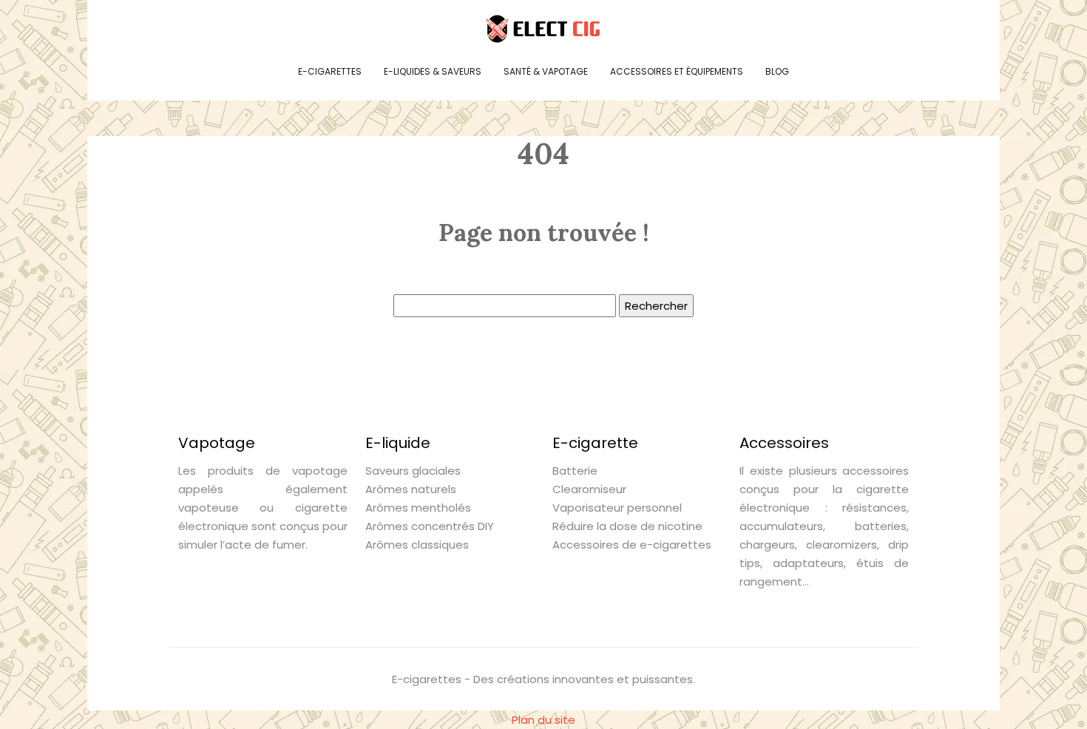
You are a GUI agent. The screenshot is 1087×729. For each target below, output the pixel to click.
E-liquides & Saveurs (432, 71)
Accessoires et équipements (676, 71)
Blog (777, 71)
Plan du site (543, 720)
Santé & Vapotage (546, 71)
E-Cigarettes (330, 71)
